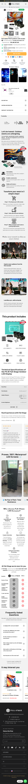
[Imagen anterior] (4, 19)
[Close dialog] (25, 750)
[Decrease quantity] (2, 53)
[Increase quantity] (5, 54)
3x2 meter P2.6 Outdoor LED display (11, 695)
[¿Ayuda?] (25, 781)
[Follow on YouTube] (12, 747)
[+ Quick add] (20, 690)
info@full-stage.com (15, 719)
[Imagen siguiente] (23, 19)
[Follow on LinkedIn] (20, 747)
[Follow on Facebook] (5, 747)
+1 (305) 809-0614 (15, 717)
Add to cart (16, 53)
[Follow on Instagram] (8, 747)
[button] (3, 75)
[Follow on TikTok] (16, 747)
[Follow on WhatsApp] (24, 747)
